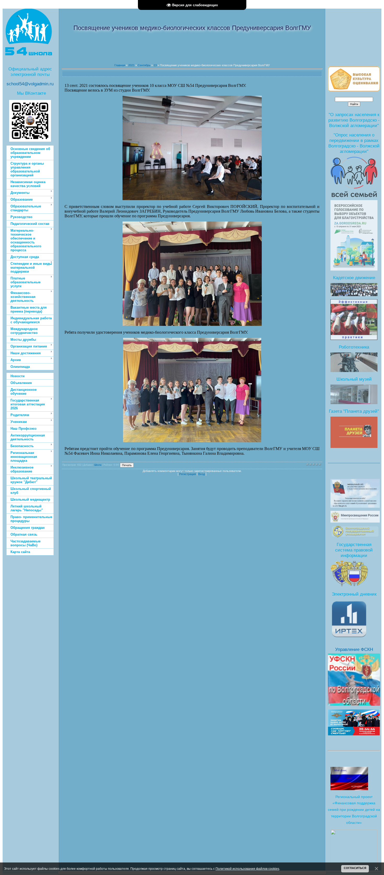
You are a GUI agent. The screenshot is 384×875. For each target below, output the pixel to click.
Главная (119, 65)
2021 (131, 65)
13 (155, 65)
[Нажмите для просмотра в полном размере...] (192, 198)
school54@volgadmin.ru (30, 83)
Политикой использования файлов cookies (247, 868)
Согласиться (355, 868)
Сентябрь (144, 65)
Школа (97, 465)
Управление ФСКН (354, 649)
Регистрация (187, 474)
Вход (201, 474)
